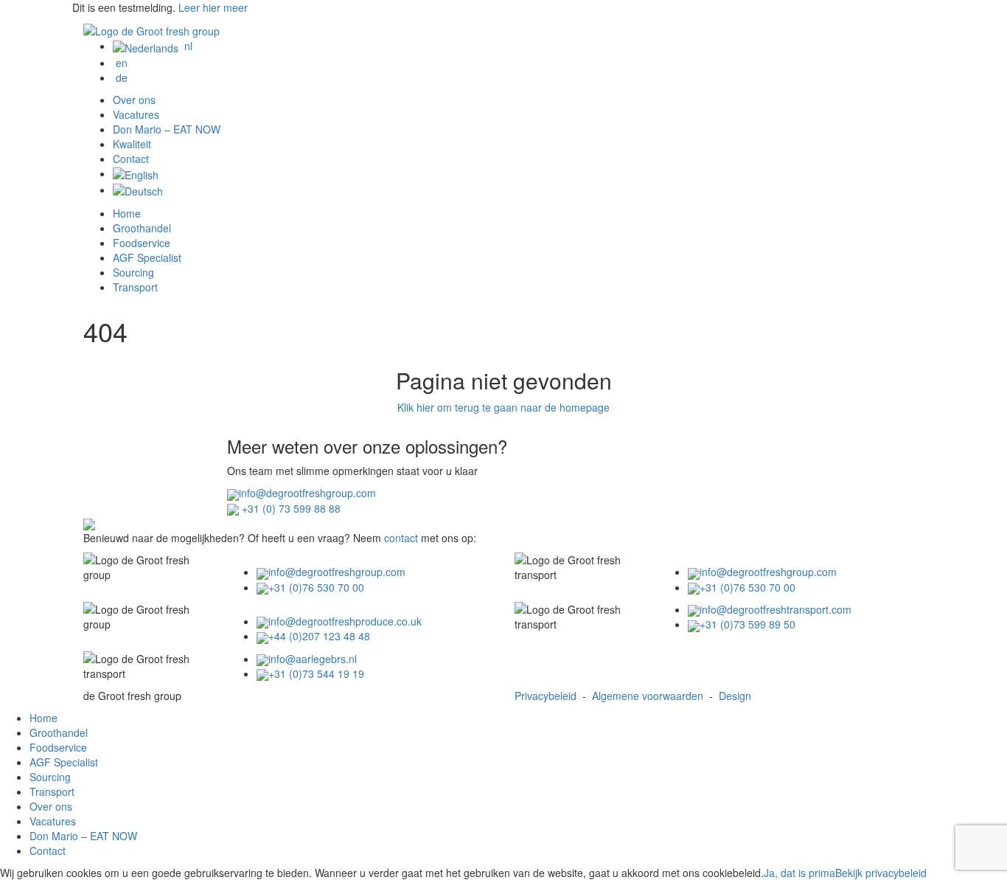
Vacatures (136, 114)
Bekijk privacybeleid (881, 872)
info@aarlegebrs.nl (312, 658)
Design (735, 695)
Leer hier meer (213, 7)
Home (127, 213)
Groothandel (142, 228)
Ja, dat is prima (799, 872)
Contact (131, 158)
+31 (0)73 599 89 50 (747, 624)
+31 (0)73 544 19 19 (316, 673)
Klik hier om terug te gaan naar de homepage (503, 407)
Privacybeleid (545, 695)
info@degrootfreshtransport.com (775, 609)
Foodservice (141, 242)
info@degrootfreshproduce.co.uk (345, 621)
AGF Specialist (147, 257)
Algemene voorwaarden (647, 695)
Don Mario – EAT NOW (166, 129)
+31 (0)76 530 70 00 (316, 587)
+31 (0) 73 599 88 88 (290, 508)
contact (401, 537)
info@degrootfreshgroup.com (307, 492)
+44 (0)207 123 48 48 (319, 635)
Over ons (134, 99)
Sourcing (133, 272)
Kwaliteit (132, 143)
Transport (135, 287)
